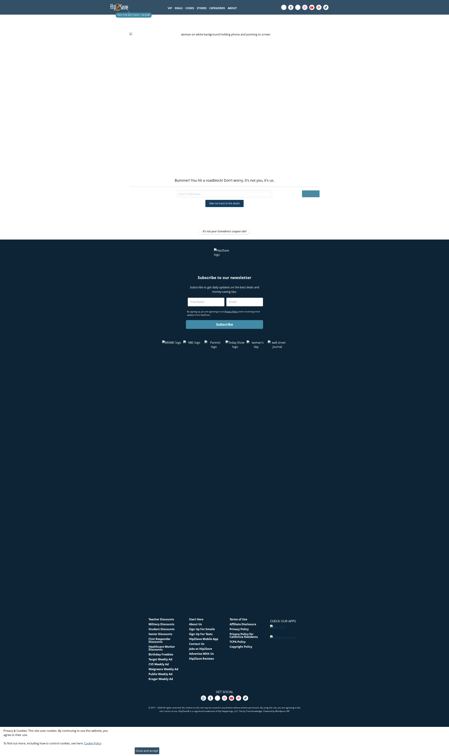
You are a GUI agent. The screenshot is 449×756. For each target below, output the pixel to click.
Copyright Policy (241, 646)
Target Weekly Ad (160, 659)
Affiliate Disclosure (243, 624)
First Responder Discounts (159, 640)
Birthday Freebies (161, 654)
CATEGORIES (217, 8)
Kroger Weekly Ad (161, 679)
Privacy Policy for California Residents (244, 635)
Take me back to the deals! (224, 203)
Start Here (196, 619)
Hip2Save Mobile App (203, 639)
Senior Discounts (160, 634)
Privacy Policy (239, 629)
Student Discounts (162, 629)
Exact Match (212, 187)
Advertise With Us (201, 653)
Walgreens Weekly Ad (163, 669)
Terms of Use (238, 619)
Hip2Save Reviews (201, 658)
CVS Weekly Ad (159, 664)
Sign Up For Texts (201, 634)
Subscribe (224, 324)
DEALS (179, 8)
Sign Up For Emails (202, 629)
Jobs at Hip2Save (200, 648)
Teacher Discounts (161, 619)
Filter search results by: (164, 187)
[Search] (240, 8)
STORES (201, 8)
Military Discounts (161, 624)
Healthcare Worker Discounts (162, 648)
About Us (195, 624)
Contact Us (196, 643)
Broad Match (191, 187)
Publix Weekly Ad (160, 674)
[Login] (336, 7)
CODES (189, 8)
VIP (170, 8)
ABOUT (232, 8)
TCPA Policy (238, 641)
